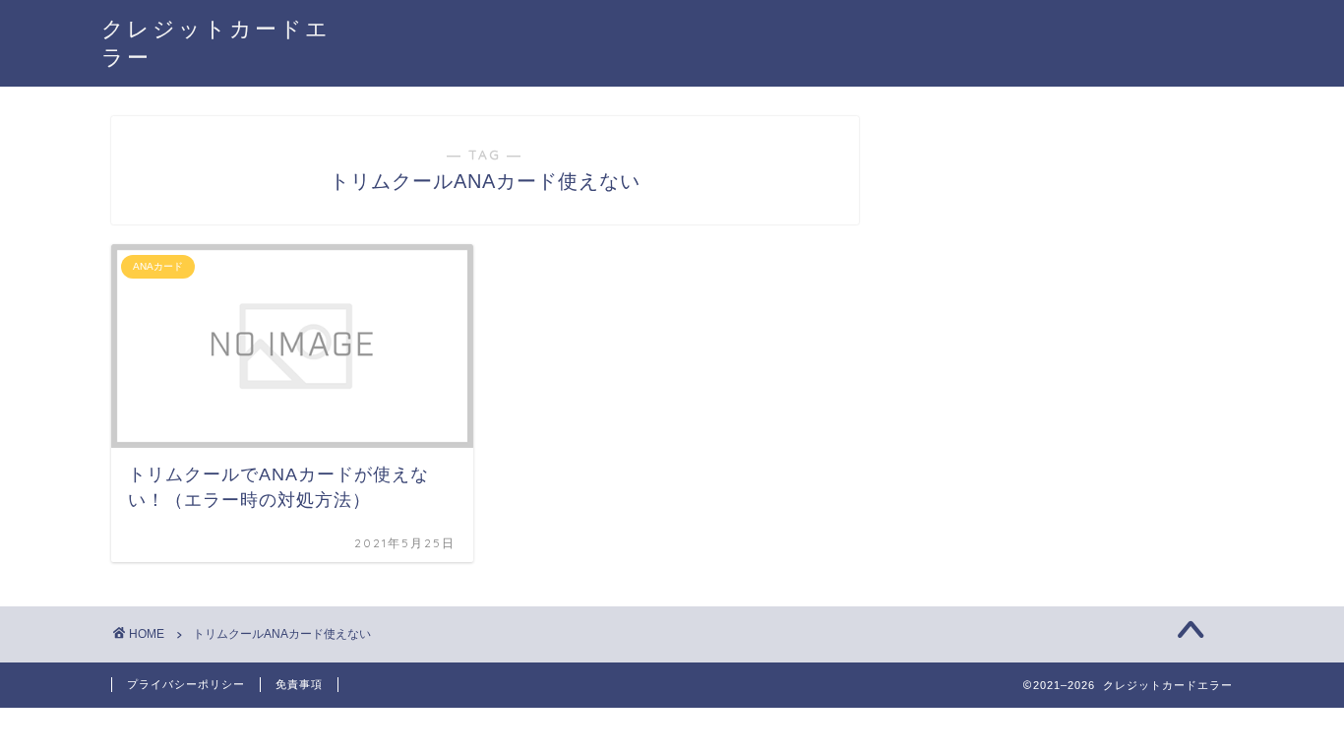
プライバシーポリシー (186, 684)
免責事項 (299, 684)
